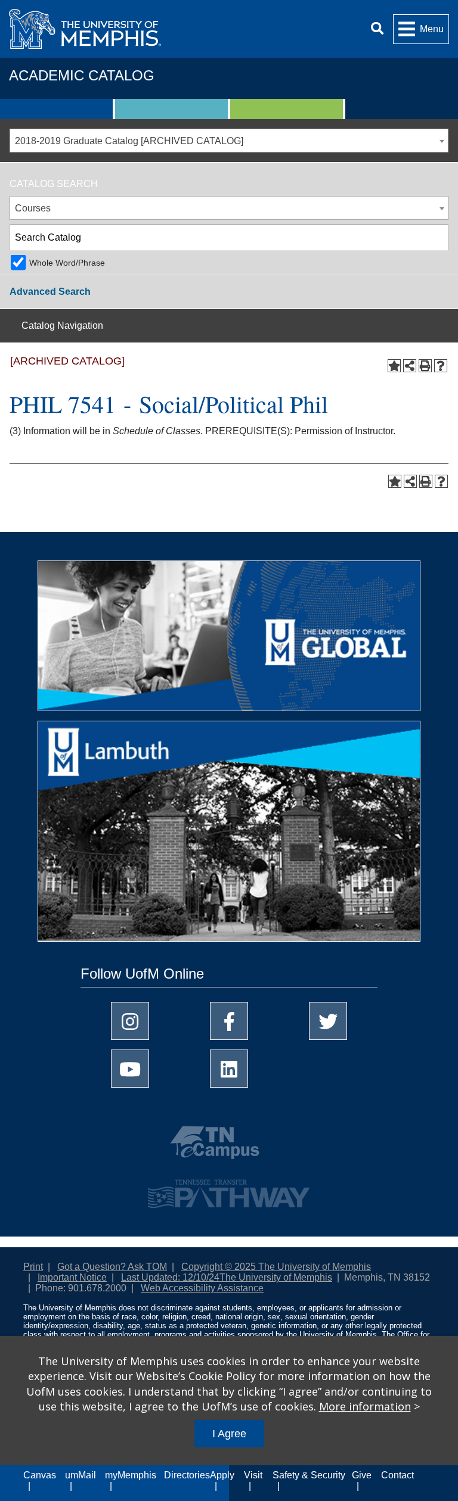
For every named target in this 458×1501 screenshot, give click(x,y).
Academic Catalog (81, 75)
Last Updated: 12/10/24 (170, 1277)
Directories (187, 1475)
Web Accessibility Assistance (202, 1288)
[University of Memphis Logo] (85, 29)
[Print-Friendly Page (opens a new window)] (425, 365)
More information (365, 1406)
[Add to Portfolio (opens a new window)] (394, 365)
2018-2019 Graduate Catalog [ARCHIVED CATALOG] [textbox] (129, 141)
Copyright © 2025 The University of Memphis (276, 1267)
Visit (253, 1475)
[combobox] (229, 140)
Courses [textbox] (33, 208)
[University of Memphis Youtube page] (130, 1069)
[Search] (377, 29)
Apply (222, 1475)
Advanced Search (50, 292)
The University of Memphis (275, 1277)
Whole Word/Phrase (67, 262)
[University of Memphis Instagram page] (130, 1021)
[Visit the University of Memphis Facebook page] (229, 1021)
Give (362, 1475)
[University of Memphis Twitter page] (328, 1021)
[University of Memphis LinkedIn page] (229, 1069)
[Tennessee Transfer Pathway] (229, 1188)
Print (33, 1267)
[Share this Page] (409, 365)
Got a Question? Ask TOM (112, 1267)
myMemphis (130, 1475)
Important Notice (72, 1277)
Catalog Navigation (62, 325)
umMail (80, 1475)
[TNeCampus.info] (229, 1147)
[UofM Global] (229, 640)
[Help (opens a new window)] (440, 365)
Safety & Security (309, 1475)
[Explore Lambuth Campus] (229, 835)
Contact (397, 1475)
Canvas (39, 1475)
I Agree (229, 1434)
